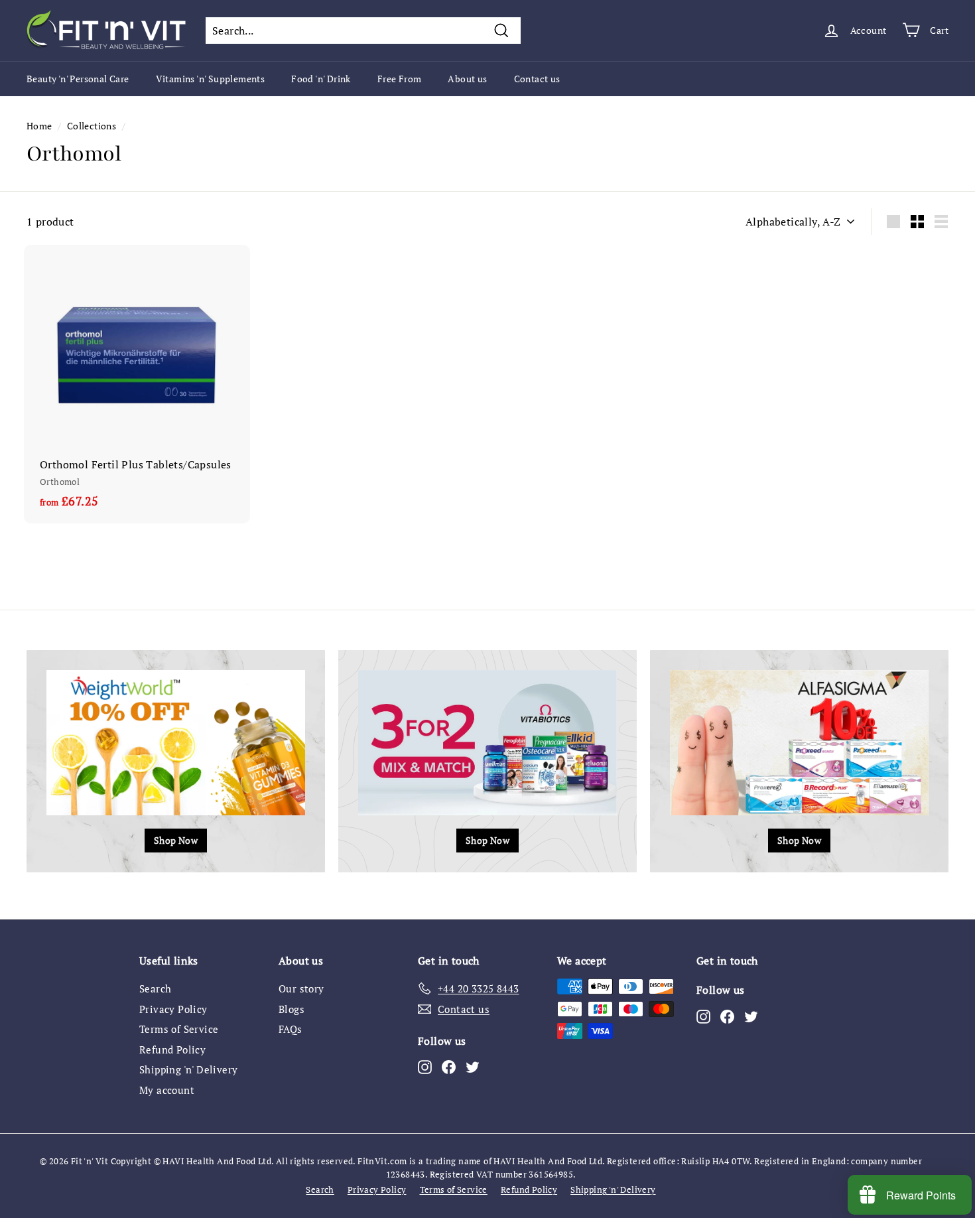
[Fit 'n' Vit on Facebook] (449, 1067)
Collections (91, 126)
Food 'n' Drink (321, 78)
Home (39, 126)
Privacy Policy (173, 1009)
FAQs (290, 1029)
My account (166, 1090)
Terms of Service (178, 1029)
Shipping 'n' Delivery (188, 1069)
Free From (399, 78)
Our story (301, 988)
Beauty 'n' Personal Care (78, 78)
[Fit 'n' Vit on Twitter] (473, 1067)
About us (467, 78)
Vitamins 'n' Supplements (210, 78)
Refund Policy (172, 1049)
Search (155, 988)
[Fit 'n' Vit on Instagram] (425, 1067)
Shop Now (176, 840)
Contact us (537, 78)
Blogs (291, 1009)
